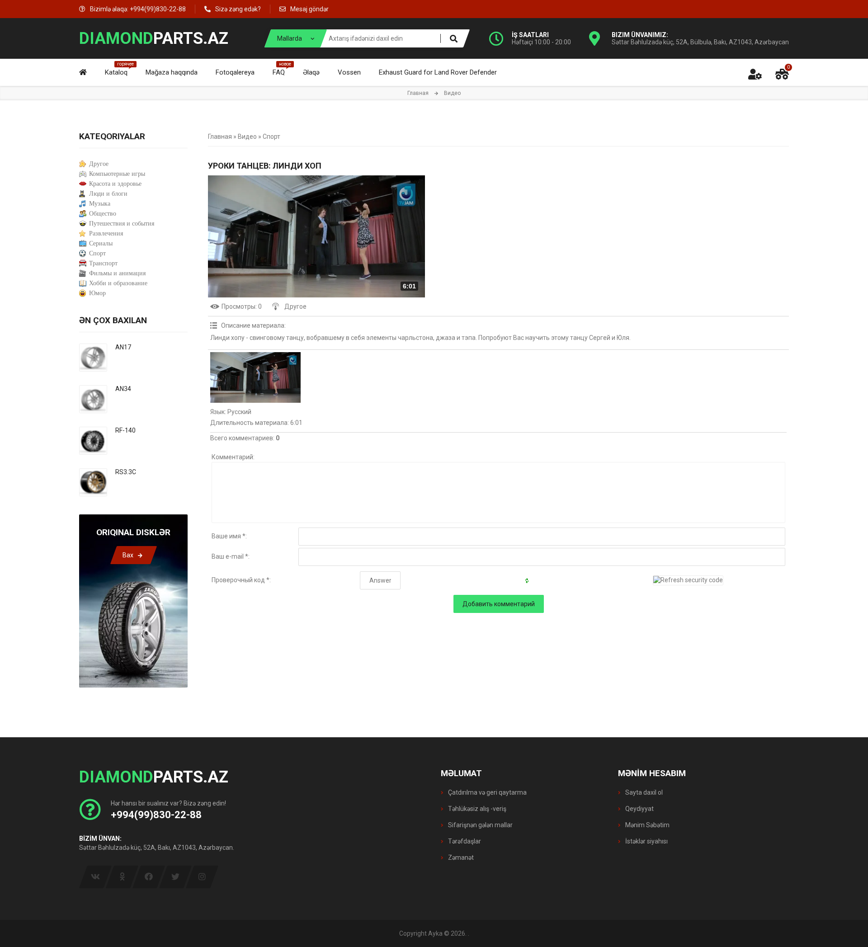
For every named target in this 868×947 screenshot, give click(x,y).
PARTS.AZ (153, 38)
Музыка (99, 203)
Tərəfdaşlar (464, 841)
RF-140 (125, 430)
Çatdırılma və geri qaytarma (487, 792)
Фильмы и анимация (117, 273)
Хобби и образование (118, 283)
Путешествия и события (121, 223)
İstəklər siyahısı (646, 841)
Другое (295, 306)
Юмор (97, 293)
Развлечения (106, 233)
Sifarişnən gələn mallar (480, 825)
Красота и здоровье (115, 183)
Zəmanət (460, 857)
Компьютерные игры (117, 173)
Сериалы (101, 243)
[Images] (255, 377)
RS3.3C (125, 472)
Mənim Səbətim (647, 825)
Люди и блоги (108, 193)
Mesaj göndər (309, 9)
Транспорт (103, 263)
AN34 (123, 388)
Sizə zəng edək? (238, 9)
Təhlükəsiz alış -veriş (476, 808)
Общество (102, 213)
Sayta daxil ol (643, 792)
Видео (247, 136)
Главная (418, 93)
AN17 (123, 347)
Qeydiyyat (639, 808)
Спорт (271, 136)
